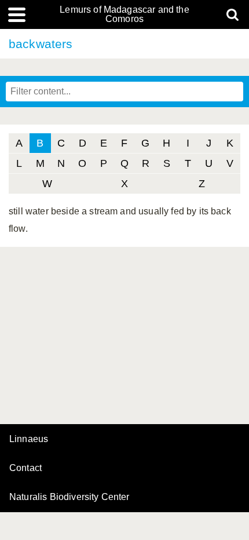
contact (25, 468)
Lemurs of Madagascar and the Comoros (124, 14)
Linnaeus (28, 439)
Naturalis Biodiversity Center (69, 497)
